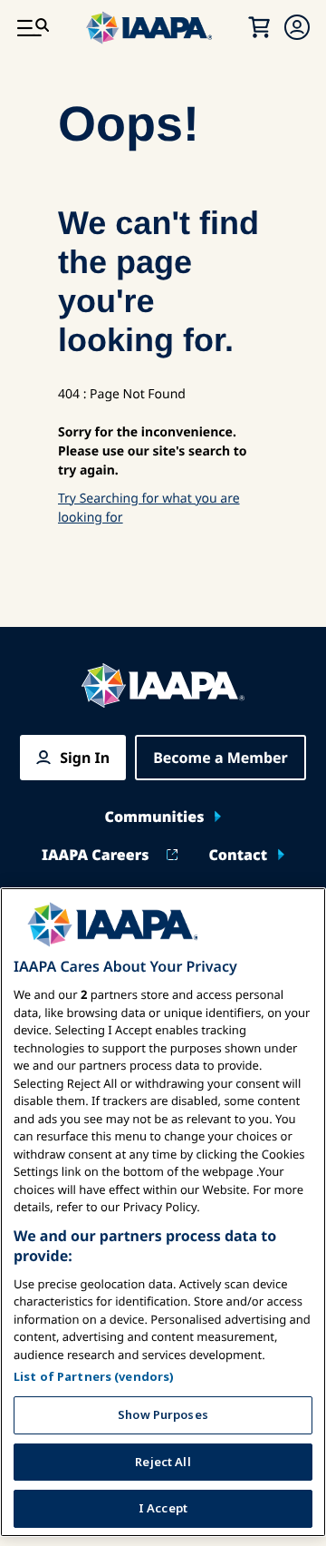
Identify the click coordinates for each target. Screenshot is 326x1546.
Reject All (162, 1461)
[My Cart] (259, 27)
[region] (163, 1212)
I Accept (163, 1508)
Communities (155, 816)
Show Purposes (163, 1414)
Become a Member (220, 758)
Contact (237, 855)
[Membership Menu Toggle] (297, 27)
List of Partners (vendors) (94, 1376)
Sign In (85, 758)
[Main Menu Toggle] (32, 27)
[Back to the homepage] (163, 685)
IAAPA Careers (95, 855)
